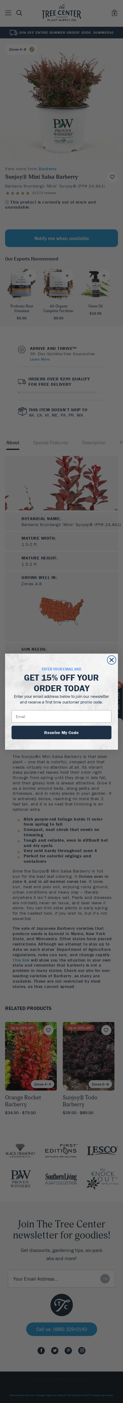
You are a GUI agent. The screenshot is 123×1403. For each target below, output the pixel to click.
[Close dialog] (111, 659)
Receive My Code (61, 732)
